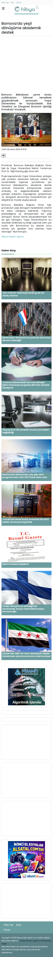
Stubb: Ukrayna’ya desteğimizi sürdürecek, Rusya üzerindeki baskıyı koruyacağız (23, 609)
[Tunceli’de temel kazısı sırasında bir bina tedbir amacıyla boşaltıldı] (26, 500)
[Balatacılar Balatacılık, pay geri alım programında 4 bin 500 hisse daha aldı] (26, 456)
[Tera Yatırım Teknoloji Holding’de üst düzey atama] (26, 274)
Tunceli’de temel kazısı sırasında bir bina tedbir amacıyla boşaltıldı (25, 521)
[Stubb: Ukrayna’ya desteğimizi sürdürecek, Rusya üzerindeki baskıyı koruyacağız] (26, 587)
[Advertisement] (26, 64)
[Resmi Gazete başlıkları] (26, 545)
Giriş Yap (5, 2)
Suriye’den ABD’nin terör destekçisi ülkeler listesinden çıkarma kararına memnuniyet (26, 655)
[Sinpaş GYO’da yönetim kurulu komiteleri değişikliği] (26, 411)
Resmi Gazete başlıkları (15, 564)
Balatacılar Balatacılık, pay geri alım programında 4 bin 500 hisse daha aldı (24, 476)
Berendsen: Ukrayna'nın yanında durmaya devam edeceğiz (26, 339)
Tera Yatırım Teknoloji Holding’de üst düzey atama (23, 294)
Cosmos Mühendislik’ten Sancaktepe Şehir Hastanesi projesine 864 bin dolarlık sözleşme (25, 385)
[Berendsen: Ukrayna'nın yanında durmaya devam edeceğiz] (26, 319)
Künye (19, 2)
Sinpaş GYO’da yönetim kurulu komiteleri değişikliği (25, 431)
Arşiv (13, 2)
